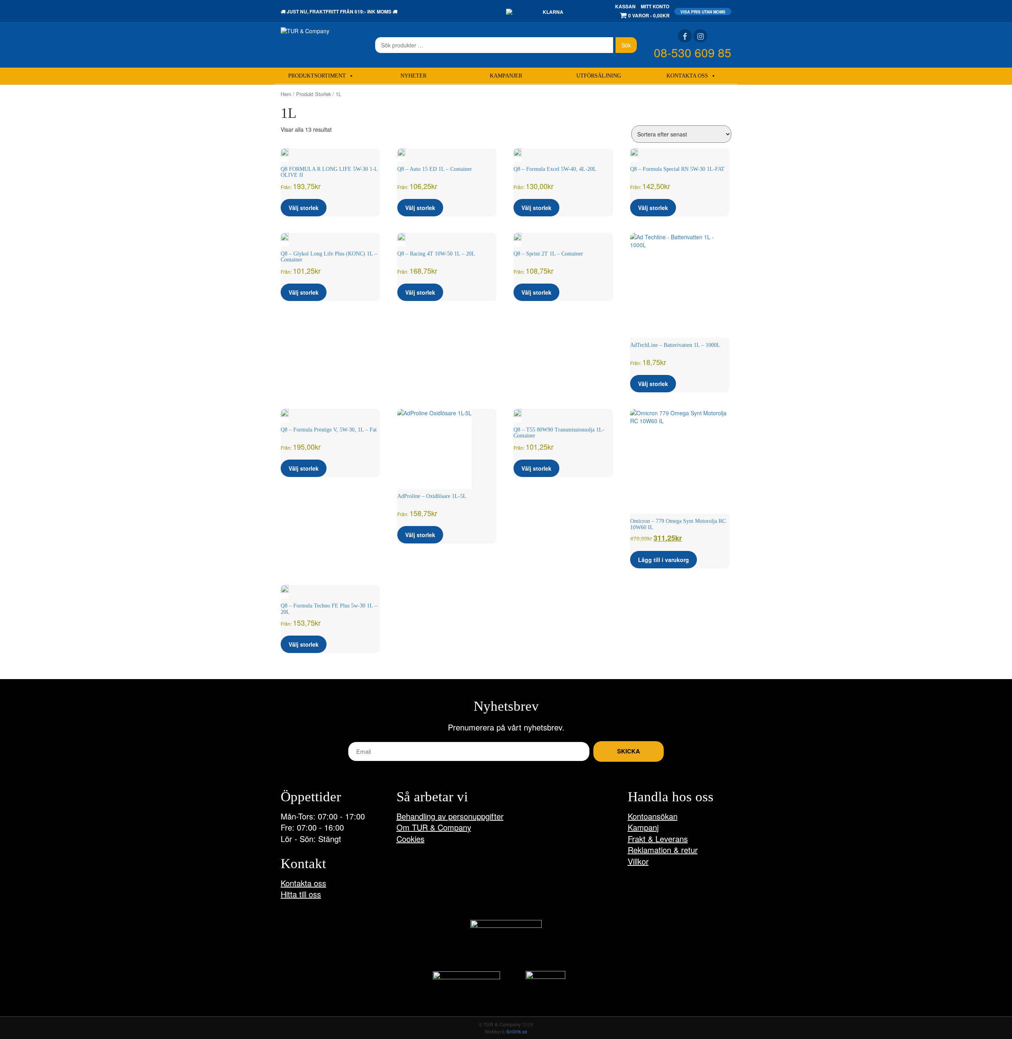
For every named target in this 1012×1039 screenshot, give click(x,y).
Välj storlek (304, 208)
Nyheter (413, 76)
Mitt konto (655, 6)
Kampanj (643, 827)
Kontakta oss (687, 76)
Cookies (410, 838)
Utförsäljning (598, 76)
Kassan (625, 6)
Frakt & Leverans (658, 838)
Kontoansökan (653, 816)
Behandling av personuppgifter (450, 816)
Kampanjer (506, 76)
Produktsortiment (317, 76)
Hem (286, 94)
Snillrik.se (516, 1031)
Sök (626, 45)
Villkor (638, 861)
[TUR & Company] (305, 30)
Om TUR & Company (433, 827)
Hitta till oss (301, 894)
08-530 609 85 (692, 52)
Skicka (628, 751)
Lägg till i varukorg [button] (663, 560)
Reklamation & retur (663, 849)
